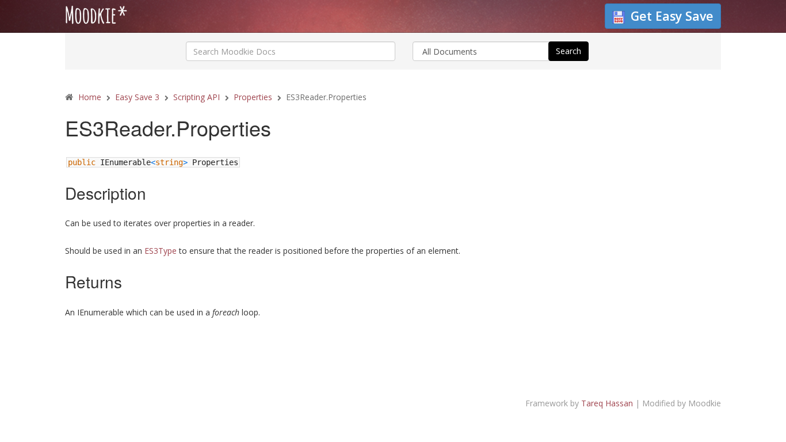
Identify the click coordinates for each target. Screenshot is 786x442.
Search (568, 50)
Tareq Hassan (607, 403)
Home (89, 97)
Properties (253, 97)
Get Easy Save (672, 15)
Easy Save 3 (137, 97)
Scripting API (196, 97)
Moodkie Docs (137, 17)
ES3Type (160, 250)
